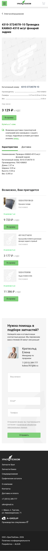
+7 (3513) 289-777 (9, 499)
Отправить (24, 435)
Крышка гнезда (24, 204)
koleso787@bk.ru (30, 365)
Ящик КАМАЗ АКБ (25, 276)
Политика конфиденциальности (16, 541)
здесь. (16, 138)
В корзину (9, 118)
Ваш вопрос (15, 377)
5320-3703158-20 (26, 200)
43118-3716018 (25, 235)
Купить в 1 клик (9, 124)
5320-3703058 (25, 272)
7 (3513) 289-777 (30, 362)
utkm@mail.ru (7, 504)
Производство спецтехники (14, 522)
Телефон (14, 413)
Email (13, 401)
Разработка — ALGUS (11, 544)
